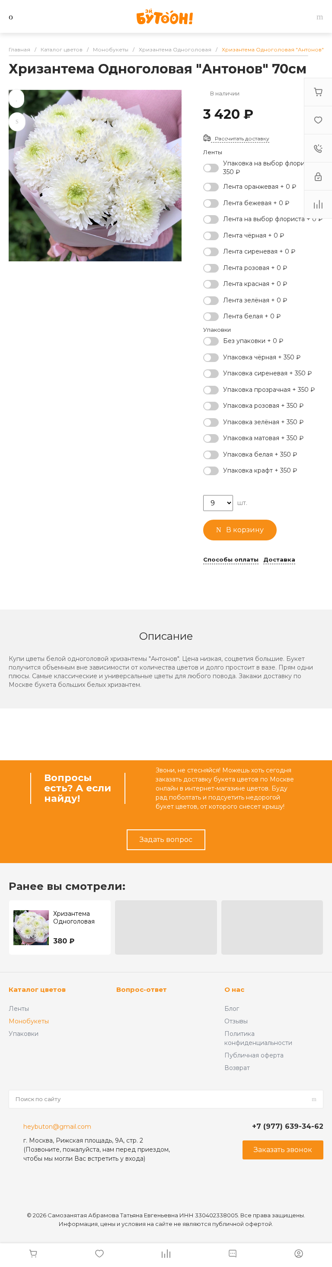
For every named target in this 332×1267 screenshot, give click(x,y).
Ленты (19, 1009)
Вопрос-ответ (141, 989)
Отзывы (236, 1021)
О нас (234, 989)
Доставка (279, 560)
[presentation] (327, 927)
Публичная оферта (254, 1055)
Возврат (237, 1068)
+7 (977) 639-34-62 (287, 1126)
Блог (231, 1009)
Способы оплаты (231, 560)
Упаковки (23, 1034)
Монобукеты (29, 1021)
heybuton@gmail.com (57, 1126)
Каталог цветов (37, 989)
